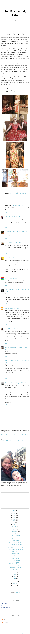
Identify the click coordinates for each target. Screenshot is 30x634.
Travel (25, 2)
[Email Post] (17, 192)
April (15, 578)
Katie (6, 329)
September (14, 531)
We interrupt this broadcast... (16, 546)
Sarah (6, 257)
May (15, 576)
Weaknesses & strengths (15, 567)
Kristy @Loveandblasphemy (11, 347)
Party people (16, 562)
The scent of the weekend (16, 551)
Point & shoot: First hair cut (15, 564)
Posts (4, 619)
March (14, 580)
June (15, 574)
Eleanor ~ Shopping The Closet (12, 360)
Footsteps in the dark (16, 555)
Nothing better (15, 537)
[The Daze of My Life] (1, 605)
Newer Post (25, 434)
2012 (14, 521)
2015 (14, 515)
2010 (14, 524)
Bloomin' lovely (16, 553)
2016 (14, 513)
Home (4, 2)
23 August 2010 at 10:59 (21, 231)
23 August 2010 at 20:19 (13, 329)
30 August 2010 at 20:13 (21, 383)
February (15, 582)
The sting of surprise (16, 569)
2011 (14, 523)
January (15, 583)
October (15, 530)
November (14, 528)
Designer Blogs (19, 633)
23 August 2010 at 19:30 (13, 308)
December (14, 526)
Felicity (6, 216)
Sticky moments (16, 539)
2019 (14, 510)
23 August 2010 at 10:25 (17, 205)
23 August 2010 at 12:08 (13, 257)
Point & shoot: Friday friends (16, 549)
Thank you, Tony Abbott (16, 544)
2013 (14, 519)
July (15, 573)
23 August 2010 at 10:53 (14, 216)
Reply (6, 212)
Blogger (18, 592)
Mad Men (18, 193)
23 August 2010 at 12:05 (15, 243)
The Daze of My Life (5, 603)
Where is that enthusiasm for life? (16, 548)
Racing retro (16, 540)
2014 (14, 517)
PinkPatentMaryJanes (10, 231)
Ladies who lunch (16, 535)
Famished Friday (16, 565)
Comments (5, 622)
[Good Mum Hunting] (10, 383)
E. (5, 278)
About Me (15, 2)
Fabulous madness (16, 557)
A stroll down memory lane (15, 542)
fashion (12, 193)
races (24, 193)
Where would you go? (16, 560)
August (14, 533)
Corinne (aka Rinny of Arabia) (12, 289)
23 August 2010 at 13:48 (12, 278)
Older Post (4, 434)
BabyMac (7, 243)
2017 (14, 512)
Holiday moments (16, 558)
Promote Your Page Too (5, 607)
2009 (14, 585)
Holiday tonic (16, 571)
